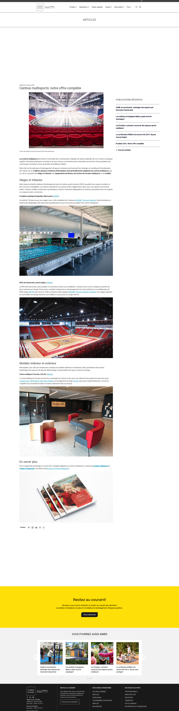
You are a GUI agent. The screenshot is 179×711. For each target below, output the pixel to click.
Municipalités (130, 694)
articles (95, 694)
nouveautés (97, 706)
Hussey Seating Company (86, 292)
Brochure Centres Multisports (58, 469)
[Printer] (44, 527)
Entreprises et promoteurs (136, 706)
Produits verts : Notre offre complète (130, 144)
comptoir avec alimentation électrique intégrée (36, 381)
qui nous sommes (99, 691)
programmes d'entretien (102, 700)
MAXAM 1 (79, 200)
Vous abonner (89, 614)
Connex (76, 381)
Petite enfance (130, 703)
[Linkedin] (36, 527)
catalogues (96, 697)
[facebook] (29, 527)
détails (56, 196)
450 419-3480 (38, 701)
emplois (95, 703)
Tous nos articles (124, 150)
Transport (129, 700)
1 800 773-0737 (38, 703)
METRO (31, 292)
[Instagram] (32, 527)
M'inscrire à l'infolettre (70, 702)
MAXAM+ (72, 292)
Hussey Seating (89, 200)
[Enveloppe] (40, 527)
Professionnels (131, 691)
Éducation (129, 697)
